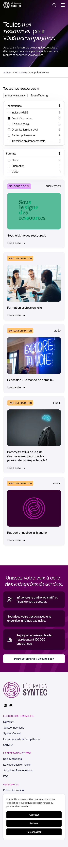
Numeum (8, 721)
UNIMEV (8, 745)
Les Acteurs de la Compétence (21, 739)
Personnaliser (34, 831)
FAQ (5, 776)
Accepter (34, 814)
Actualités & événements (18, 770)
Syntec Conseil (12, 733)
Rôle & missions (12, 758)
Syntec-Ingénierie (13, 727)
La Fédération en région (17, 764)
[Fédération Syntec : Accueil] (12, 5)
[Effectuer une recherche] (54, 5)
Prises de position (13, 790)
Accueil (7, 72)
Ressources (21, 72)
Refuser (34, 823)
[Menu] (63, 5)
